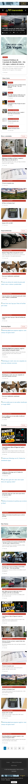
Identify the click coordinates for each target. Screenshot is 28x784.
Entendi (14, 782)
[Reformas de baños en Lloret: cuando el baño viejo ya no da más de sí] (4, 111)
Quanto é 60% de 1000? (7, 223)
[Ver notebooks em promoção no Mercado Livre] (14, 4)
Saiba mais (8, 779)
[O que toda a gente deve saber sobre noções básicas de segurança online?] (14, 484)
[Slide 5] (20, 32)
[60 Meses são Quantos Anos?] (4, 127)
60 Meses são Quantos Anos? (13, 128)
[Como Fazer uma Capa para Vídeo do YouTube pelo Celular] (14, 307)
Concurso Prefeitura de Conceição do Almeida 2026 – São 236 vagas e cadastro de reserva (14, 62)
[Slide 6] (24, 32)
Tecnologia (11, 101)
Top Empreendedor (12, 769)
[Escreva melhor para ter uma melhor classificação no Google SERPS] (14, 406)
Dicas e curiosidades (13, 110)
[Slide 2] (10, 32)
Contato (8, 762)
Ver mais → (24, 136)
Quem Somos (14, 765)
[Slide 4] (17, 32)
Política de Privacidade (17, 762)
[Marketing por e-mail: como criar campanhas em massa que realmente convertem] (14, 365)
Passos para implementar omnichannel (10, 276)
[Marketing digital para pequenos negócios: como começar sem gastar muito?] (14, 336)
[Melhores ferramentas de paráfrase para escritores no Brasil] (14, 505)
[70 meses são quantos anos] (4, 120)
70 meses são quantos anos (13, 121)
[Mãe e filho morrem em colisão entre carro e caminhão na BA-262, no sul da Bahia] (4, 93)
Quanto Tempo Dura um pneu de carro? (12, 252)
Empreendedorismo (7, 250)
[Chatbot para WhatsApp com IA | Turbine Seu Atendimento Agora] (14, 462)
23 (19, 748)
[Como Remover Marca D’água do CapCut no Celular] (4, 102)
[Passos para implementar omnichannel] (14, 266)
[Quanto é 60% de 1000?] (14, 213)
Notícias (5, 25)
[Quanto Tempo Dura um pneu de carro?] (14, 241)
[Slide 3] (13, 32)
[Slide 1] (6, 32)
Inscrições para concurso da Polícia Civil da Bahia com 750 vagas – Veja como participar (17, 86)
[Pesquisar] (25, 10)
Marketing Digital (7, 372)
